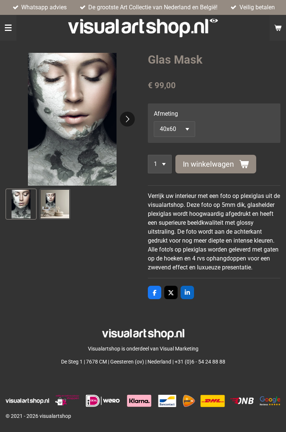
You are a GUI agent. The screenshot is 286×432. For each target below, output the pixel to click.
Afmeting (166, 113)
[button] (21, 204)
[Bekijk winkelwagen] (278, 28)
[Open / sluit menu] (8, 28)
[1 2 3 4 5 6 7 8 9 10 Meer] (160, 164)
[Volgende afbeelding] (127, 119)
